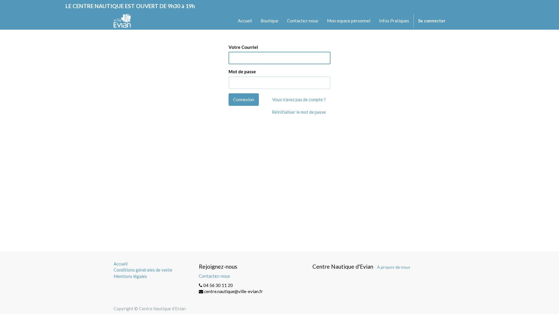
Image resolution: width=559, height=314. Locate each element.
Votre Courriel (243, 47)
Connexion (243, 99)
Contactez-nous (214, 276)
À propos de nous (393, 267)
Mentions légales (130, 276)
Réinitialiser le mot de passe (299, 112)
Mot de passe (242, 71)
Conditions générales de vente (143, 269)
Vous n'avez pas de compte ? (299, 99)
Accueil (121, 263)
